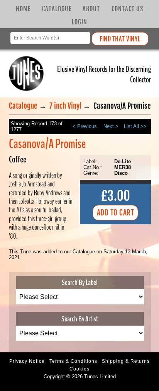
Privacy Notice (27, 361)
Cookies (79, 369)
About (91, 9)
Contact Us (127, 9)
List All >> (135, 126)
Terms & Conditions (73, 361)
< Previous (85, 126)
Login (79, 22)
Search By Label (80, 282)
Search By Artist (79, 319)
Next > (110, 126)
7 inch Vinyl (65, 106)
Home (23, 9)
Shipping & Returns (126, 361)
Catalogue (56, 9)
